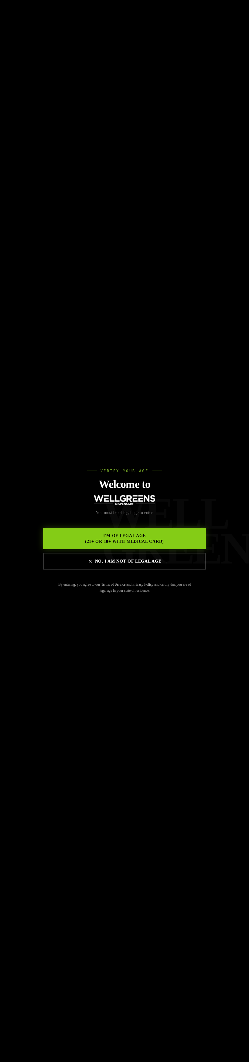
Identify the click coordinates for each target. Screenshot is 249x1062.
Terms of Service (113, 584)
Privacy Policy (142, 584)
